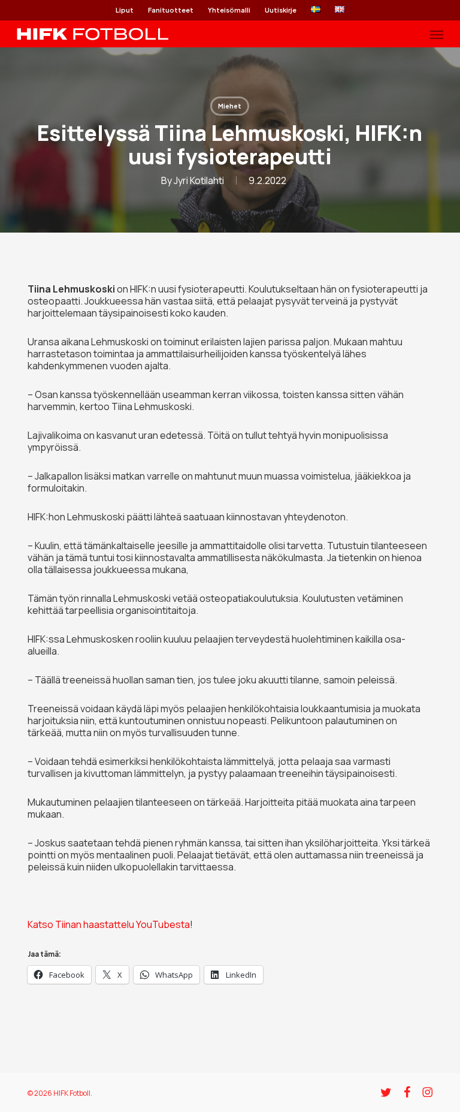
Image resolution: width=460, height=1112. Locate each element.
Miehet (229, 106)
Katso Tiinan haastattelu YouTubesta (109, 924)
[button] (436, 34)
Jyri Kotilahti (199, 180)
